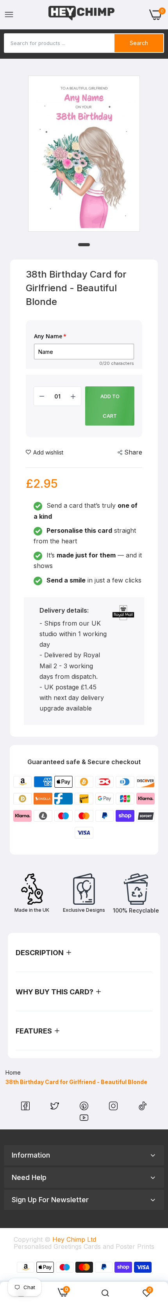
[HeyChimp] (81, 14)
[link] (105, 1293)
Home (13, 1072)
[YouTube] (84, 1120)
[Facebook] (26, 1108)
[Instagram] (114, 1108)
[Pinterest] (85, 1108)
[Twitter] (55, 1108)
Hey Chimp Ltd (74, 1239)
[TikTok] (142, 1108)
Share (133, 452)
